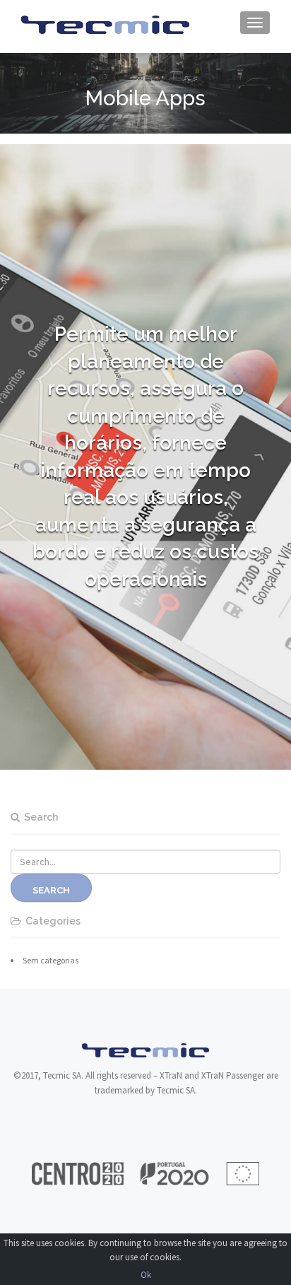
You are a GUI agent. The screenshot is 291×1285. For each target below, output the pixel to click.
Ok (146, 1275)
